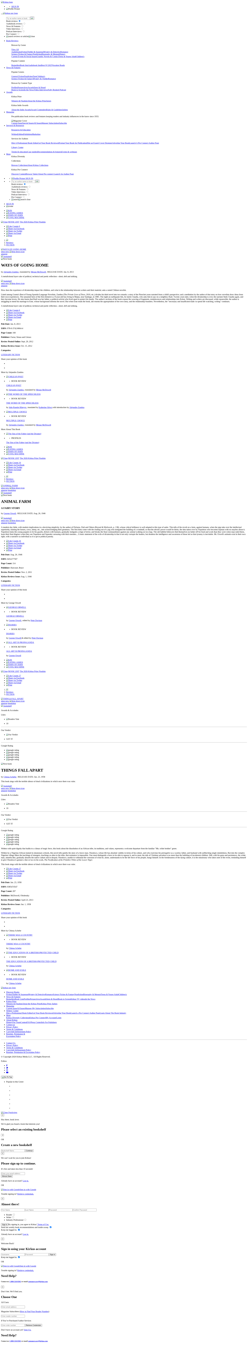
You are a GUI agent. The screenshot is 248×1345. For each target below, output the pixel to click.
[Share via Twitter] (14, 231)
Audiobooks (16, 52)
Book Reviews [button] (12, 41)
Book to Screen (17, 90)
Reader (9, 1215)
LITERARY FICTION (10, 355)
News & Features (13, 26)
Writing (14, 134)
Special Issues (28, 123)
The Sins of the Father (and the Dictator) (22, 442)
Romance (64, 52)
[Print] (9, 236)
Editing (20, 134)
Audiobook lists (34, 65)
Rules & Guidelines (54, 110)
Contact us (10, 1025)
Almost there (7, 1176)
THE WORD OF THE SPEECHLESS (22, 403)
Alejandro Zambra (11, 272)
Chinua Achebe (10, 777)
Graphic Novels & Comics (47, 56)
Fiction (24, 52)
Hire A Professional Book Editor (24, 143)
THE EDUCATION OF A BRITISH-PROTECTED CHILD (31, 961)
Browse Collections (19, 165)
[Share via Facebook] (15, 229)
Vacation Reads (58, 65)
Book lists (24, 65)
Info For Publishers (49, 1022)
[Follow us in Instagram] (7, 1070)
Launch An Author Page (64, 174)
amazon (4, 254)
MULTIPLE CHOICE (15, 420)
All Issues (38, 123)
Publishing (27, 134)
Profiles (14, 87)
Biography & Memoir (50, 54)
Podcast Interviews (14, 31)
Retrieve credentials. (25, 1194)
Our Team (16, 1022)
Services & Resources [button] (15, 125)
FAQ (29, 1022)
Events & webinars (69, 152)
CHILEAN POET (13, 385)
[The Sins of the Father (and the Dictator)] (23, 434)
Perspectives (23, 87)
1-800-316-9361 (15, 1281)
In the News (29, 90)
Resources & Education (21, 130)
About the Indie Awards (21, 110)
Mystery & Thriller (40, 79)
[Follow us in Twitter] (7, 1068)
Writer (9, 1217)
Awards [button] (9, 92)
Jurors (48, 101)
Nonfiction (37, 54)
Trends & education (19, 152)
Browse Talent (32, 174)
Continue (29, 1151)
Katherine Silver (45, 407)
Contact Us (10, 1043)
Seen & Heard (40, 87)
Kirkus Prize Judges (49, 1004)
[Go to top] (7, 1077)
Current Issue (16, 123)
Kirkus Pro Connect (37, 1018)
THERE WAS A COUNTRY (18, 944)
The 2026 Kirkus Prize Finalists (33, 222)
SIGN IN (15, 6)
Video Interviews (13, 29)
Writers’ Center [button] (12, 1011)
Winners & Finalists (19, 101)
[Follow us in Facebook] (6, 1065)
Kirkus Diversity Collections (17, 1018)
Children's (80, 56)
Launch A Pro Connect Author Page (144, 143)
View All (15, 49)
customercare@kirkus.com (38, 1281)
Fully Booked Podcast (57, 90)
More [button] (8, 154)
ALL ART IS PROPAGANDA (19, 651)
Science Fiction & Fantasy (22, 54)
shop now (5, 252)
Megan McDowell (38, 272)
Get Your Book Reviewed (48, 143)
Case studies (32, 152)
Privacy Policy (12, 1027)
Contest (24, 1022)
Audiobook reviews (14, 24)
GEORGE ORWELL (15, 616)
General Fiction (17, 76)
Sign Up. (27, 1330)
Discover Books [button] (12, 992)
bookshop (12, 490)
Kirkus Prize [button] (11, 1001)
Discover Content (18, 174)
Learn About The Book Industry (113, 1013)
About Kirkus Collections (37, 165)
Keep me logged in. (9, 1230)
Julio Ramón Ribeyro (18, 407)
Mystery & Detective (51, 52)
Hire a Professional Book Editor (19, 1013)
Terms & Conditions (14, 1029)
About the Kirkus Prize (36, 101)
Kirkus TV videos (78, 999)
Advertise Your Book (121, 143)
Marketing (36, 134)
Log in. (26, 1181)
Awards (31, 87)
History (62, 54)
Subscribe (63, 123)
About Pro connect (46, 174)
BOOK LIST (13, 222)
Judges (65, 110)
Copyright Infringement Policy (18, 1032)
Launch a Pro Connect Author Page (85, 1013)
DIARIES (10, 634)
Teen (35, 76)
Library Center (17, 147)
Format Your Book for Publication (73, 143)
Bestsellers (15, 65)
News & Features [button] (13, 68)
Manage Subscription (50, 123)
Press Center (36, 1022)
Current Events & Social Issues (24, 56)
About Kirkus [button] (11, 1020)
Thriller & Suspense (35, 52)
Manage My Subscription (35, 1008)
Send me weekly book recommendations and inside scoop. (25, 1227)
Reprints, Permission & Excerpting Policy (15, 1035)
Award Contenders (38, 110)
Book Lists (19, 999)
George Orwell (10, 513)
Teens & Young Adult (67, 56)
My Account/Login (53, 1018)
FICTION (10, 245)
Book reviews (12, 21)
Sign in (4, 1225)
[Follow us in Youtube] (7, 1072)
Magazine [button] (10, 112)
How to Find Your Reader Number (34, 1311)
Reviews (9, 242)
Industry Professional (15, 1220)
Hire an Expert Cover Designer (99, 143)
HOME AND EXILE (15, 979)
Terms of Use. (43, 1224)
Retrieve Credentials (33, 1325)
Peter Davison (36, 620)
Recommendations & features (49, 152)
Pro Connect (11, 34)
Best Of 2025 (46, 65)
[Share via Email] (13, 233)
